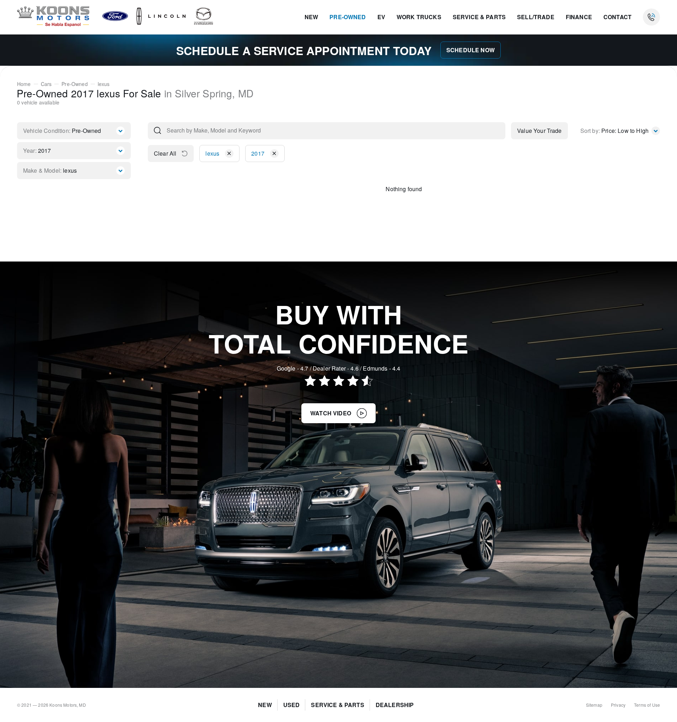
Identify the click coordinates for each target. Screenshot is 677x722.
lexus (104, 83)
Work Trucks (419, 17)
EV (381, 17)
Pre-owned (347, 17)
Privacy (618, 705)
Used (291, 705)
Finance (579, 17)
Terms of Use (647, 705)
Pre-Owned (74, 83)
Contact (617, 17)
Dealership (395, 705)
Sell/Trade (535, 17)
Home (24, 83)
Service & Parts (479, 17)
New (311, 17)
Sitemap (594, 705)
